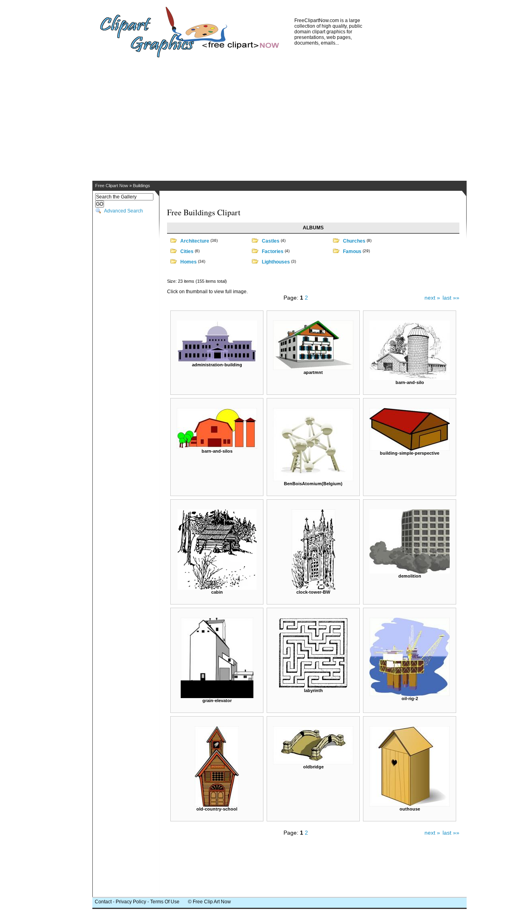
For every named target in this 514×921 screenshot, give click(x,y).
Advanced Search (123, 211)
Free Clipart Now (111, 185)
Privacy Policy (131, 902)
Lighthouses (276, 262)
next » (432, 297)
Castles (271, 241)
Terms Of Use (164, 902)
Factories (273, 251)
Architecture (194, 241)
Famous (352, 251)
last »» (451, 297)
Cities (187, 251)
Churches (354, 241)
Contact (103, 902)
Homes (188, 262)
